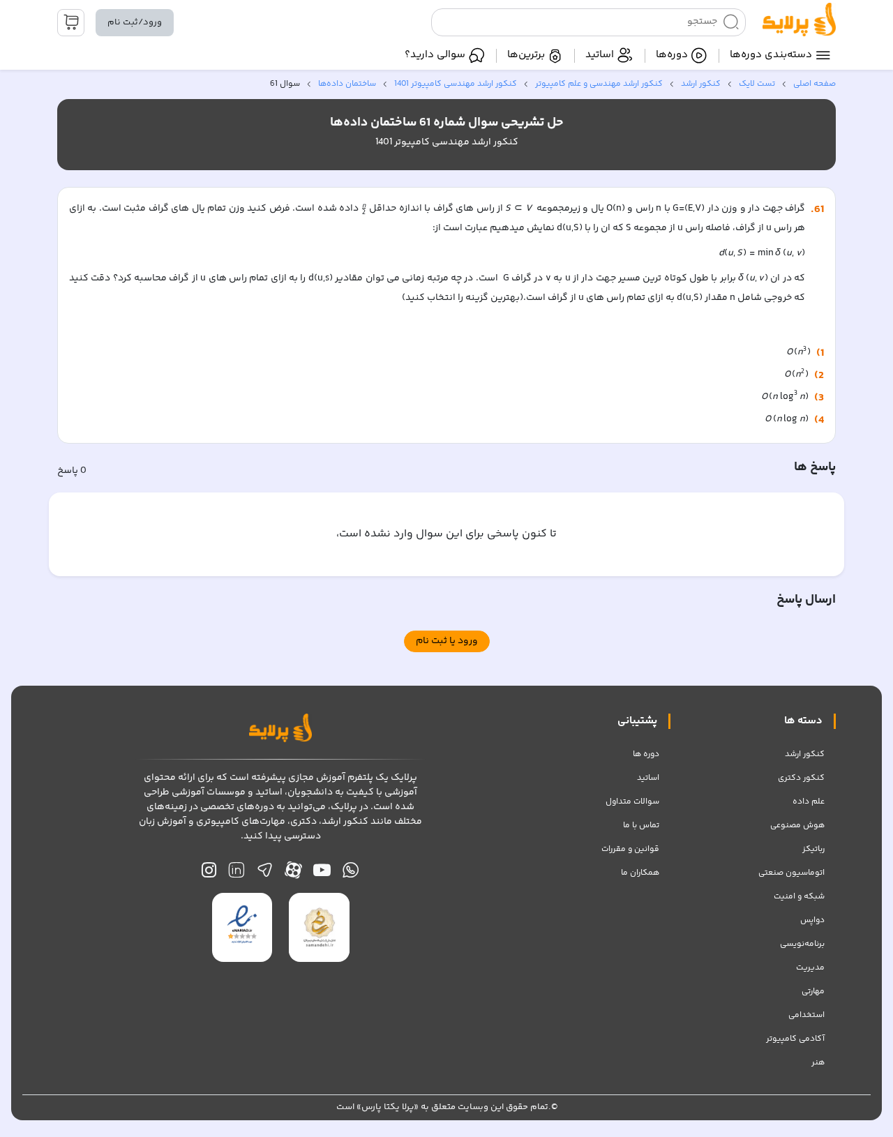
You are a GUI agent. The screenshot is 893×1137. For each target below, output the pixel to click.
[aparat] (293, 873)
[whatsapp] (350, 873)
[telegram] (264, 873)
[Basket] (70, 22)
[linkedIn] (236, 873)
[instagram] (209, 873)
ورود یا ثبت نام (447, 641)
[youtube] (322, 873)
